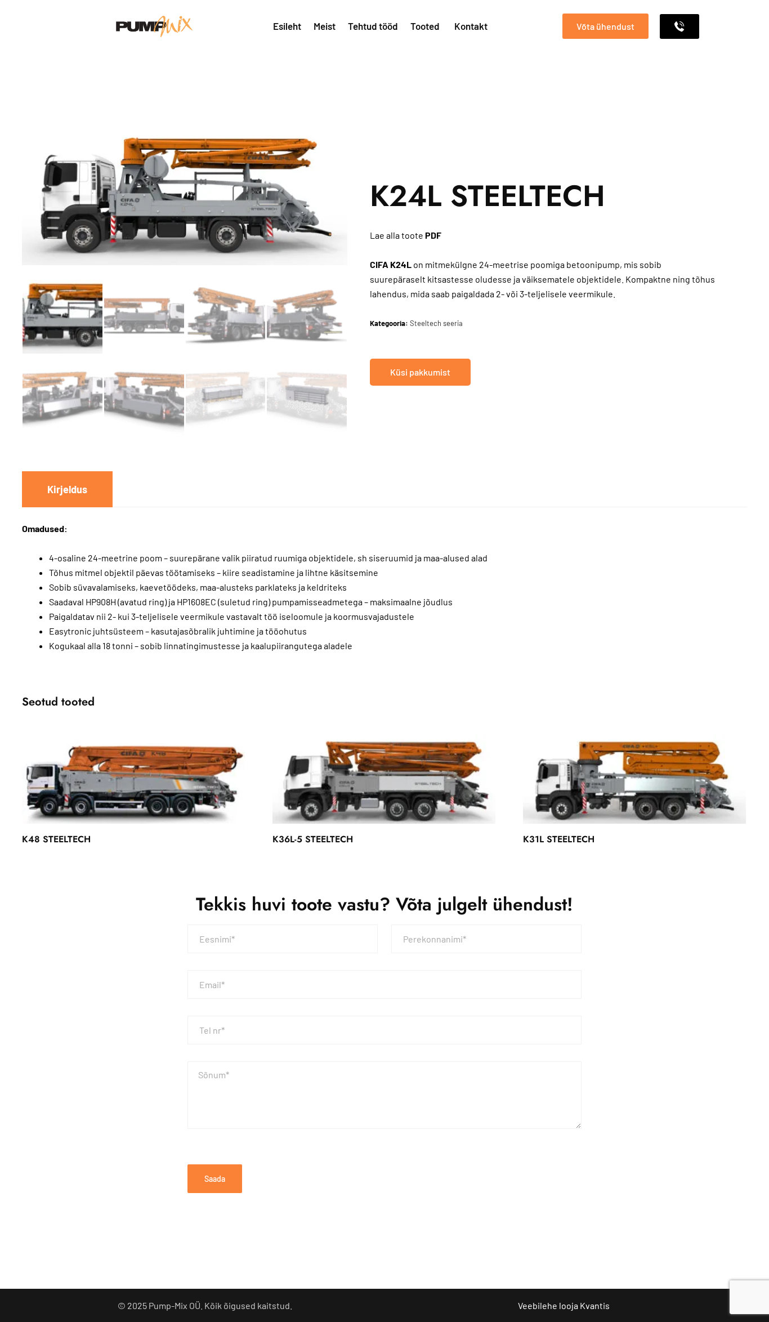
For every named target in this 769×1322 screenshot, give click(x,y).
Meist (325, 26)
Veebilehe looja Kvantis (564, 1305)
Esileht (287, 26)
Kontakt (471, 26)
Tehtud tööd (373, 26)
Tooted (425, 26)
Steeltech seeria (436, 323)
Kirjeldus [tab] (67, 489)
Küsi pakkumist (420, 372)
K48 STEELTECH (56, 839)
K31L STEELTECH (558, 839)
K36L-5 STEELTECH (312, 839)
